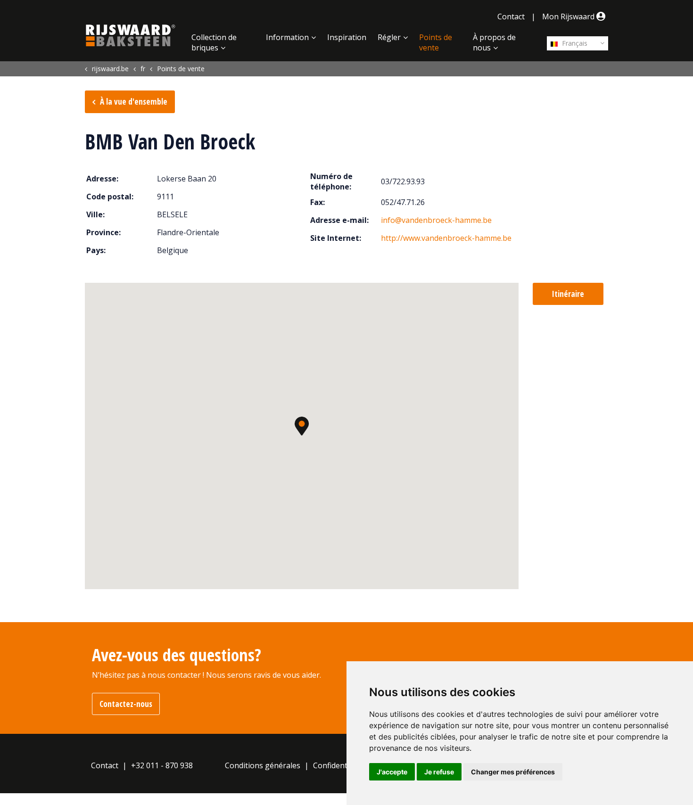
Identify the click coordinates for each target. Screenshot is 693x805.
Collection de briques (214, 42)
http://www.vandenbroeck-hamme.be (446, 238)
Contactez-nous (125, 703)
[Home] (130, 35)
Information (287, 37)
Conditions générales (262, 765)
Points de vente (435, 42)
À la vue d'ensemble (133, 101)
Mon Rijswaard (569, 16)
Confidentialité (338, 765)
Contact (511, 16)
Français (573, 43)
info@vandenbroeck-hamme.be (436, 220)
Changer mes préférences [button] (513, 772)
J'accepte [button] (392, 772)
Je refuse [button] (439, 772)
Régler (389, 37)
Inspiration (346, 37)
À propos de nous (494, 42)
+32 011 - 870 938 (162, 765)
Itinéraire (568, 293)
